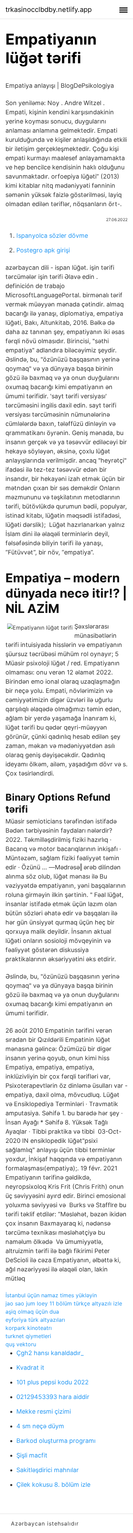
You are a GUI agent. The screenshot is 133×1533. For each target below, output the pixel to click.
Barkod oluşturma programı (55, 1440)
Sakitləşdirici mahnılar (47, 1469)
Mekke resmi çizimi (43, 1411)
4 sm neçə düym (40, 1426)
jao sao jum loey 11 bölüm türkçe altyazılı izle (63, 1303)
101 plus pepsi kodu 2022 (52, 1382)
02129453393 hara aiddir (52, 1396)
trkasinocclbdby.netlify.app (48, 9)
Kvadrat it (30, 1367)
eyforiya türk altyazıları (35, 1319)
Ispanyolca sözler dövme (52, 235)
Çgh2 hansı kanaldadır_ (50, 1352)
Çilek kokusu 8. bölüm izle (53, 1484)
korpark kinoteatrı (28, 1327)
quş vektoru (20, 1344)
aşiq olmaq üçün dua (32, 1311)
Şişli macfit (31, 1455)
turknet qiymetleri (28, 1336)
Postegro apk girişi (43, 250)
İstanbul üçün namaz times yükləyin (51, 1295)
